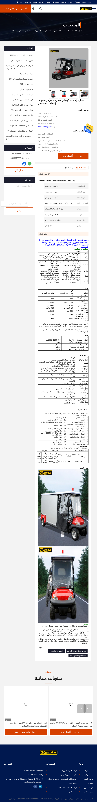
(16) (21, 115)
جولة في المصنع (87, 775)
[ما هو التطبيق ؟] (29, 163)
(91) (21, 120)
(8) (20, 131)
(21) (22, 110)
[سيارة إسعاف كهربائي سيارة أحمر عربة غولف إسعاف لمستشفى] (68, 68)
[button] (85, 92)
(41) (22, 95)
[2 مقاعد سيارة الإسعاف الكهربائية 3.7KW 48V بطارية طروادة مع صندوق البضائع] (71, 704)
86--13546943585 (84, 2)
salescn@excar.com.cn (63, 2)
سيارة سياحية (72, 783)
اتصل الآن (19, 170)
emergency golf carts (78, 656)
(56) (21, 79)
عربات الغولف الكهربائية (68, 771)
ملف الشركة (88, 771)
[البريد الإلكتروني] (24, 163)
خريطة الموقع (88, 788)
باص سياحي (73, 792)
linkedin (40, 786)
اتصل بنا (90, 783)
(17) (18, 137)
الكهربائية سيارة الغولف (69, 775)
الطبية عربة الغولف (56, 651)
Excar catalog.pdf (44, 127)
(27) (24, 89)
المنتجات (73, 31)
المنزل (80, 31)
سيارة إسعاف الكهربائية (60, 31)
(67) (22, 61)
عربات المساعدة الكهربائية (68, 788)
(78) (19, 67)
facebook (35, 786)
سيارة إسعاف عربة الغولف (76, 651)
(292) (21, 55)
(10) (21, 126)
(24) (22, 105)
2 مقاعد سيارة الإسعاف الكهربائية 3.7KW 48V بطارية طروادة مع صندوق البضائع (71, 724)
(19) (23, 100)
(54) (26, 84)
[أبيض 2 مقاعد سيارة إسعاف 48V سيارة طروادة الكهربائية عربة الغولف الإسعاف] (26, 704)
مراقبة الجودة (88, 779)
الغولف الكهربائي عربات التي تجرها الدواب (62, 779)
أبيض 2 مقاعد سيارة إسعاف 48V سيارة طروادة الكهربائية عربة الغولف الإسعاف (28, 724)
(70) (26, 74)
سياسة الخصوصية (87, 792)
